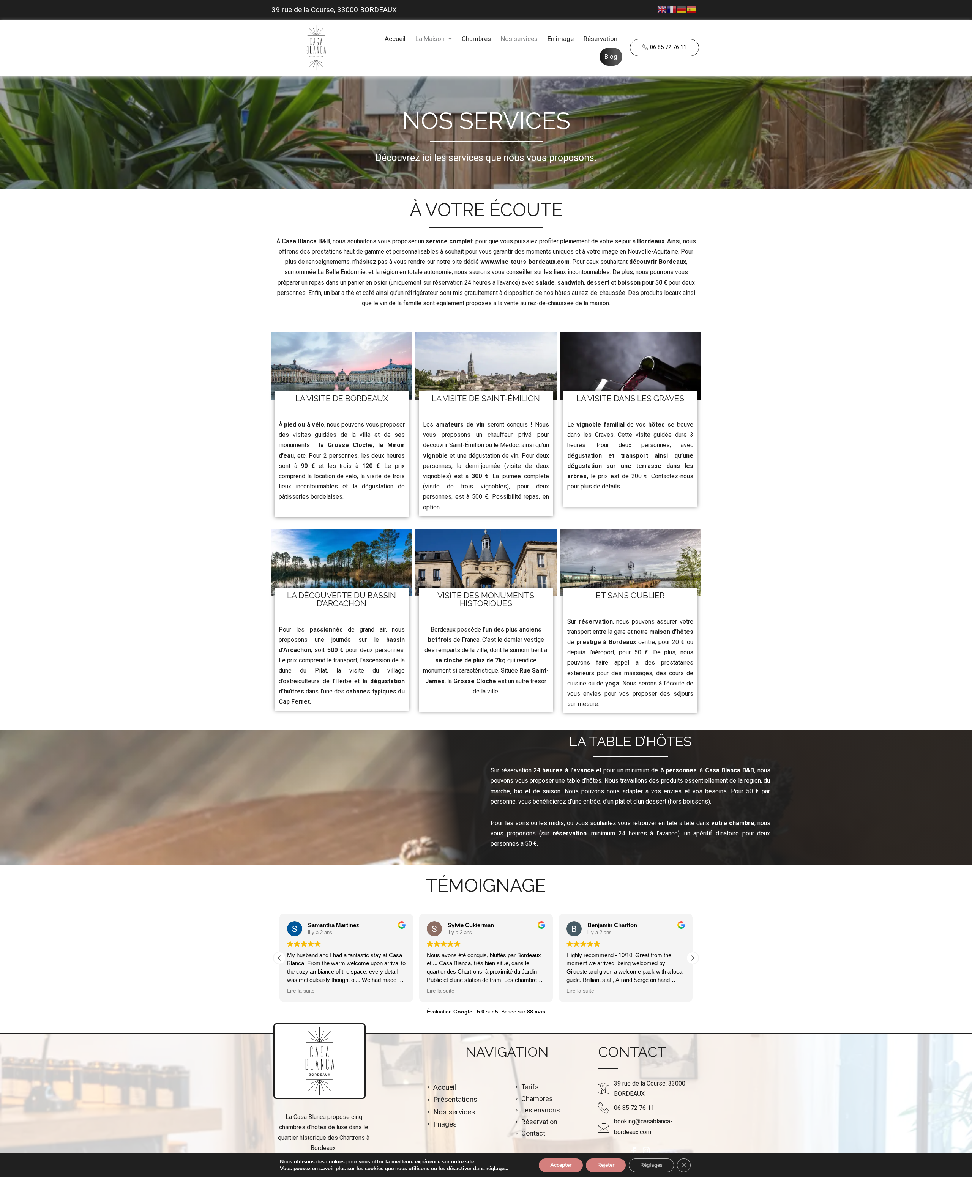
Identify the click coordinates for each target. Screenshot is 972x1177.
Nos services (519, 39)
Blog (610, 56)
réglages (496, 1168)
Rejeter (605, 1165)
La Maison (430, 39)
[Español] (692, 9)
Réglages (651, 1165)
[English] (662, 9)
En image (561, 39)
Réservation (600, 39)
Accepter (560, 1165)
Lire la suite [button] (301, 991)
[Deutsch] (682, 9)
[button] (433, 39)
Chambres (476, 39)
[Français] (672, 9)
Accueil (395, 39)
